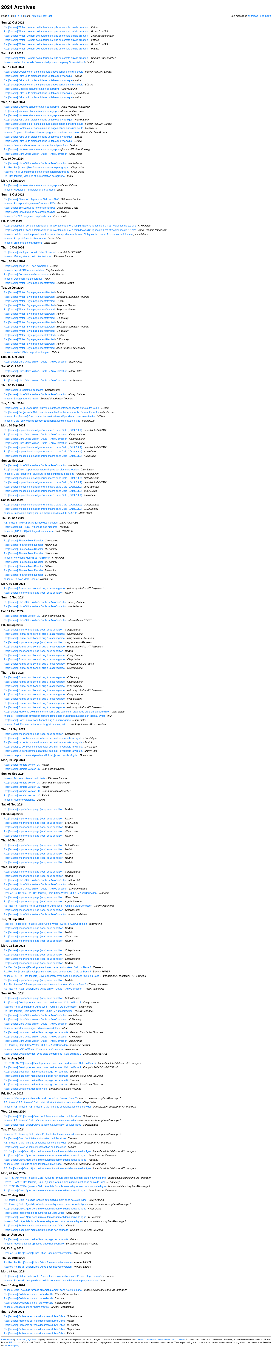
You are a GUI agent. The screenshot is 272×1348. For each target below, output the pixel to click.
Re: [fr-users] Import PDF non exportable (26, 266)
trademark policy (12, 1345)
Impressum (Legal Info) (25, 1339)
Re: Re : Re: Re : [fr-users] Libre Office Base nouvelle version (38, 1253)
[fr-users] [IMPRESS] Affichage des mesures (28, 531)
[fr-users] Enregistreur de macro (21, 398)
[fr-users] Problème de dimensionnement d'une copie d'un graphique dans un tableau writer (54, 716)
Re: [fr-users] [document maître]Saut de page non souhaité (36, 1032)
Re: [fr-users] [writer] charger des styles (25, 1088)
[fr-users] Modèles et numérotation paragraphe (29, 189)
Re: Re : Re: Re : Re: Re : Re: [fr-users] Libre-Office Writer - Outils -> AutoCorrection (50, 893)
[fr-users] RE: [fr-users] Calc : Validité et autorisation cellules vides (40, 1120)
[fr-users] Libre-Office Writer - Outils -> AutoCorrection (33, 1049)
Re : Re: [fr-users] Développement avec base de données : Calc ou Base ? (45, 984)
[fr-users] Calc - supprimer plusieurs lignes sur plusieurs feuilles (39, 473)
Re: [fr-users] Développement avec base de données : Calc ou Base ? (42, 1002)
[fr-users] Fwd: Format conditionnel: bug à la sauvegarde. (35, 724)
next (44, 16)
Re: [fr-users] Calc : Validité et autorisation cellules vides (35, 1138)
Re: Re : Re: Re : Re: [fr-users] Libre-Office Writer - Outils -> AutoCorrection (45, 923)
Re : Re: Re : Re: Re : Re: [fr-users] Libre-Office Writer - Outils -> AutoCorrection (48, 905)
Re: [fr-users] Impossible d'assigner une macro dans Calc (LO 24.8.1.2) (43, 430)
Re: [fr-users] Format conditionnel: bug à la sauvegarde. (34, 588)
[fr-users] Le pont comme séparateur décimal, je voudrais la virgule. (41, 755)
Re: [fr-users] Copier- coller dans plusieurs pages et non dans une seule (43, 71)
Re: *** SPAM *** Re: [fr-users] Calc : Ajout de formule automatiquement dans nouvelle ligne (54, 1182)
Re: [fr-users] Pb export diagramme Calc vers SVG (31, 199)
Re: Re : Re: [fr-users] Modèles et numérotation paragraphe (36, 167)
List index (265, 16)
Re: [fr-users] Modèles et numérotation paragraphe (32, 88)
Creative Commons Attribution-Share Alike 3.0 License (160, 1339)
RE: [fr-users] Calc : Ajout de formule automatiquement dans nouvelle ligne (45, 1200)
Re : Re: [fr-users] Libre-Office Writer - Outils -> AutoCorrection (38, 1011)
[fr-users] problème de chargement (23, 242)
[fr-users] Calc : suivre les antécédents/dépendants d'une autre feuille (42, 420)
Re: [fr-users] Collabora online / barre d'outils (28, 1294)
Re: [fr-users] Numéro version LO (22, 615)
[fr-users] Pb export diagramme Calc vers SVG (29, 203)
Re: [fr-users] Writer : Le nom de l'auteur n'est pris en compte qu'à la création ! (46, 27)
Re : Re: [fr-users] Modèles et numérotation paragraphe (34, 176)
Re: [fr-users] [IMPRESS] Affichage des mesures (30, 527)
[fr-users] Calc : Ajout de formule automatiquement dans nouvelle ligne (43, 1221)
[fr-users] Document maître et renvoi (23, 278)
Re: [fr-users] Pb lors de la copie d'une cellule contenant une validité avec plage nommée (53, 1276)
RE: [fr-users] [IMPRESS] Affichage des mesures (31, 522)
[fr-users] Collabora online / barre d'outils (26, 1307)
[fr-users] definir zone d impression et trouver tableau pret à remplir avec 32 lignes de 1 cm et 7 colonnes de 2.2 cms (68, 234)
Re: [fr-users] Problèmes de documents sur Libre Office (34, 1212)
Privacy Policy (7, 1339)
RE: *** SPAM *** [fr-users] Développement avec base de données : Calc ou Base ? (50, 1063)
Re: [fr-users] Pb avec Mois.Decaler (23, 540)
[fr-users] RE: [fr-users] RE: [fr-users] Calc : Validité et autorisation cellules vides (47, 1106)
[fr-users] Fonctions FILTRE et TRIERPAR (27, 557)
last (50, 16)
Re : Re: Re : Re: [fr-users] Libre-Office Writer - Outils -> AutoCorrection (43, 988)
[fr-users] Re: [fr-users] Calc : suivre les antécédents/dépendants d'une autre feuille (49, 416)
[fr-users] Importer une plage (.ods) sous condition (31, 1028)
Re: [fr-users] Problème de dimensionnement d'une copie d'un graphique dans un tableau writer (57, 711)
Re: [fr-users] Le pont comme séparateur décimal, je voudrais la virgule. (43, 738)
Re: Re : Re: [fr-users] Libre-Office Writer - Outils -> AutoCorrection (40, 1006)
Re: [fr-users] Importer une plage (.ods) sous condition (33, 592)
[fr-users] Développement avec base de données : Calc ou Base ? (40, 1098)
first (34, 16)
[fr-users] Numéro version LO (19, 799)
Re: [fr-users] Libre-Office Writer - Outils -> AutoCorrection (35, 154)
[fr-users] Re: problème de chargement (25, 238)
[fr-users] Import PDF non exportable (24, 270)
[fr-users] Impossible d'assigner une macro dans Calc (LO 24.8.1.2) (40, 513)
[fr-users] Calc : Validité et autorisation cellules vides (33, 1164)
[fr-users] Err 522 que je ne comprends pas (27, 216)
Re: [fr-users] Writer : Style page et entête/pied (29, 283)
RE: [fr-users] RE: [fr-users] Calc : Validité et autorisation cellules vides (42, 1102)
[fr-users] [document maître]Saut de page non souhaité (34, 1243)
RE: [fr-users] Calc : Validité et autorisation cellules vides (35, 1142)
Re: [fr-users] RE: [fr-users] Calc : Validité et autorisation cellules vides (42, 1116)
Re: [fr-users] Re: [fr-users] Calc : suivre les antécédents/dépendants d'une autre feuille (51, 408)
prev (39, 16)
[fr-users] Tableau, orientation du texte (24, 778)
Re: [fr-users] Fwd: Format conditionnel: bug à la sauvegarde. (37, 720)
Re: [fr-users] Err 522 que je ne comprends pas (29, 207)
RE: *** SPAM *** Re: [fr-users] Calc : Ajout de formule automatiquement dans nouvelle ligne (55, 1177)
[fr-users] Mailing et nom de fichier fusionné (27, 256)
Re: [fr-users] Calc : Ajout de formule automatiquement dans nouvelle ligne (45, 1155)
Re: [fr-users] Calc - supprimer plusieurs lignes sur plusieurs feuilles (41, 469)
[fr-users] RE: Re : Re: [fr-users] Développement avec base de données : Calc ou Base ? (52, 976)
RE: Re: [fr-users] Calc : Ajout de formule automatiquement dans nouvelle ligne (47, 1151)
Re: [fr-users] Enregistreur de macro (23, 390)
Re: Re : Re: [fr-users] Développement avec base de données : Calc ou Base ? (47, 967)
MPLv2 (12, 1342)
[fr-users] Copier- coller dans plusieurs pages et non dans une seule (41, 132)
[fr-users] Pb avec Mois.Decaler (21, 579)
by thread (253, 16)
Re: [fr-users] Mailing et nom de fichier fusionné (30, 252)
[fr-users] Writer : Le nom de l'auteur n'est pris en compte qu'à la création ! (44, 62)
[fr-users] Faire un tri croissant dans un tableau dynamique (36, 145)
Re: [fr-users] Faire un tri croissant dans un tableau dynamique (38, 76)
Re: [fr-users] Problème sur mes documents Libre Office (34, 1316)
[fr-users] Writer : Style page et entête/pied (27, 352)
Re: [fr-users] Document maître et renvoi (26, 274)
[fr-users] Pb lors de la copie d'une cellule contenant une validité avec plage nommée (51, 1280)
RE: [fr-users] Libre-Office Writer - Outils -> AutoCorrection (36, 1045)
